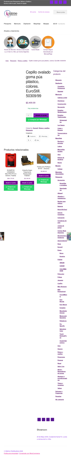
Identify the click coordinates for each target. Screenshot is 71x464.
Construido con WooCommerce (29, 453)
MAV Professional (62, 290)
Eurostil (35, 128)
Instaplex (62, 308)
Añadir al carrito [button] (11, 183)
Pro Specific (62, 325)
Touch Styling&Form (63, 336)
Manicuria (17, 24)
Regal (59, 363)
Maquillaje (37, 24)
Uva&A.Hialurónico (63, 342)
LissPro (60, 283)
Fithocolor (61, 274)
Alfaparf (60, 193)
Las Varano (61, 125)
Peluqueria (7, 24)
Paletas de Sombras (61, 158)
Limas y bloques (60, 129)
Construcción (62, 104)
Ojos (59, 154)
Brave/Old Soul (62, 209)
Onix (59, 346)
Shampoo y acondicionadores (62, 378)
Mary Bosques (62, 286)
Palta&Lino (63, 321)
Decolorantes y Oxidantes (62, 236)
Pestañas (58, 396)
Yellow (60, 388)
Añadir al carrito (41, 115)
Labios (60, 146)
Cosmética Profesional (61, 87)
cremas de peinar (61, 227)
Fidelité (60, 259)
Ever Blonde (62, 300)
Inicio (7, 61)
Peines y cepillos (22, 61)
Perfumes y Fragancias (58, 392)
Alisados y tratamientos (11, 31)
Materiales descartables (59, 173)
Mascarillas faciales (61, 150)
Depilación (27, 24)
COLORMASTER (63, 270)
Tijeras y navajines (61, 384)
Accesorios (61, 180)
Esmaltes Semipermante (62, 111)
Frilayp (60, 277)
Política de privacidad (11, 453)
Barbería (60, 206)
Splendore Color (63, 330)
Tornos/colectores (62, 134)
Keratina (62, 256)
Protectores (61, 357)
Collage (60, 169)
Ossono (60, 349)
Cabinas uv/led (62, 98)
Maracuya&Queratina (63, 317)
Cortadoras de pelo (62, 222)
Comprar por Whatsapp (38, 119)
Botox (61, 253)
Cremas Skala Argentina (62, 232)
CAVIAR (62, 266)
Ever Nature (63, 304)
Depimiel (60, 91)
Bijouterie (58, 80)
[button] (10, 44)
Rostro (60, 163)
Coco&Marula (63, 295)
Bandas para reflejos (62, 202)
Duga (59, 244)
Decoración (61, 107)
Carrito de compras (43, 12)
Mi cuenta (33, 12)
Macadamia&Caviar (63, 312)
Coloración (61, 218)
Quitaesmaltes (63, 121)
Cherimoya (61, 101)
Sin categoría (59, 399)
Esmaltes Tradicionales (62, 116)
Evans (59, 250)
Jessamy (60, 280)
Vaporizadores (63, 189)
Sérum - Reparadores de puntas (62, 371)
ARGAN (62, 263)
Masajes (46, 24)
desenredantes (62, 241)
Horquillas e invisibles (63, 184)
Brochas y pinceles (61, 142)
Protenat (60, 360)
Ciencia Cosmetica (61, 213)
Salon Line (61, 366)
